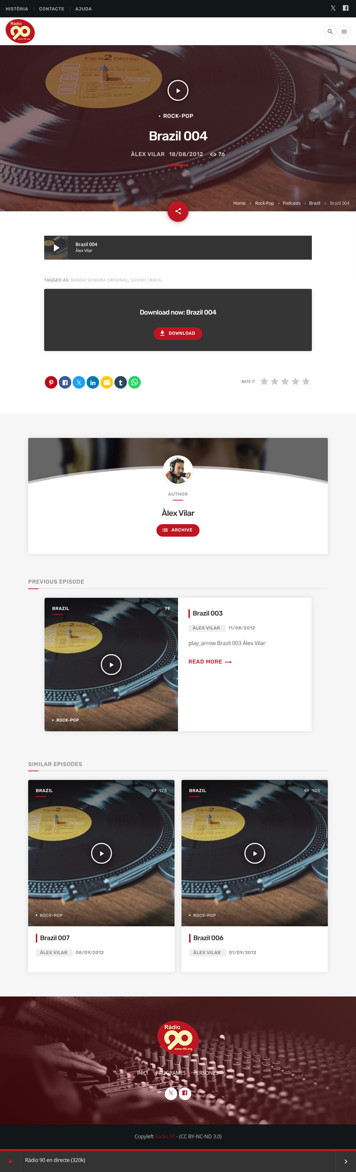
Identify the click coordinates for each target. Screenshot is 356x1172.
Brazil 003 (207, 613)
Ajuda (83, 9)
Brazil (314, 203)
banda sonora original (99, 280)
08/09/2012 (90, 952)
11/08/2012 (242, 628)
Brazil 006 (208, 938)
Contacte (51, 9)
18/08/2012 (186, 154)
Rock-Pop (264, 203)
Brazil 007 (55, 938)
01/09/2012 (243, 952)
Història (17, 9)
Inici (142, 1072)
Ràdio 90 (165, 1136)
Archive (177, 530)
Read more (210, 661)
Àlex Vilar (148, 154)
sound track (145, 280)
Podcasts (292, 203)
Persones (205, 1072)
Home (239, 203)
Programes (171, 1072)
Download (177, 333)
